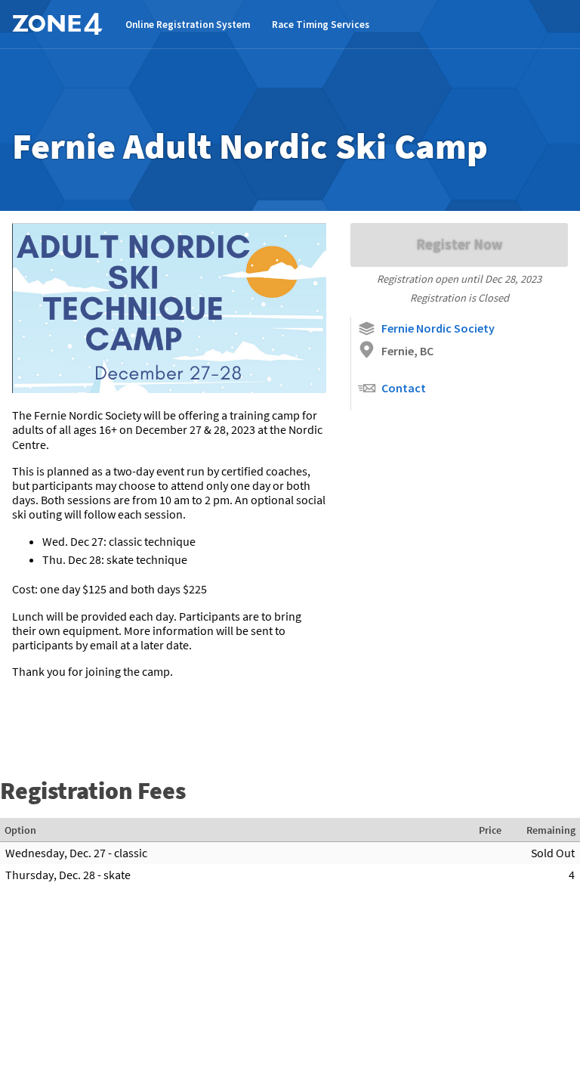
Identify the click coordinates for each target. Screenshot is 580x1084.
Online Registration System (187, 24)
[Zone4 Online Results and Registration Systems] (57, 24)
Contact (403, 387)
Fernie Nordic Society (438, 328)
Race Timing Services (320, 24)
